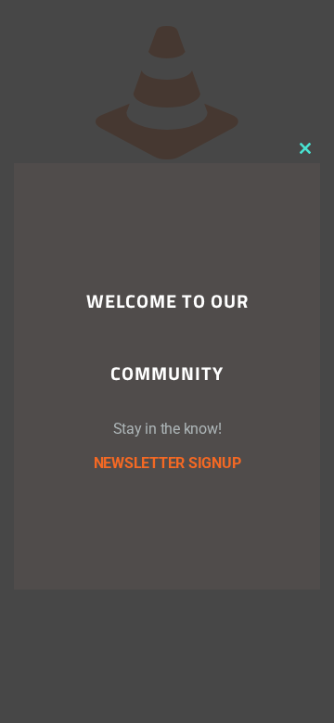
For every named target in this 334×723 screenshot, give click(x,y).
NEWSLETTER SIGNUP (167, 463)
